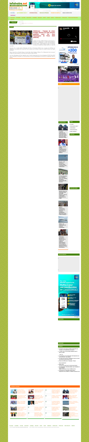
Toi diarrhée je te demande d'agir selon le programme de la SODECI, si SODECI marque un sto (69, 371)
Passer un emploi (55, 12)
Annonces (49, 425)
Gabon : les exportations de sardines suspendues (62, 225)
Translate (19, 9)
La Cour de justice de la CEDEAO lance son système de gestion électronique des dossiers (63, 179)
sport (11, 26)
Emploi (52, 17)
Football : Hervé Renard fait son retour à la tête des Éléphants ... (39, 402)
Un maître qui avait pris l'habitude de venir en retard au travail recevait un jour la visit (69, 359)
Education (29, 17)
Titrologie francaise (73, 17)
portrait (13, 15)
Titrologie (64, 17)
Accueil (12, 12)
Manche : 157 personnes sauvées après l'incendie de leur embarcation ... (73, 402)
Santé (48, 17)
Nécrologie (58, 17)
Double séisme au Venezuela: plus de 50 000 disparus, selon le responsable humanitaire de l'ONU (63, 195)
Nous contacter (67, 12)
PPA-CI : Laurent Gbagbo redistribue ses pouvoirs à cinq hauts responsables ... (21, 402)
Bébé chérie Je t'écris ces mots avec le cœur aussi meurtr (68, 365)
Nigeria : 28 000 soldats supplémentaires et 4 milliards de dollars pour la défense (62, 149)
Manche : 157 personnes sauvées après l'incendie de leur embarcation (63, 164)
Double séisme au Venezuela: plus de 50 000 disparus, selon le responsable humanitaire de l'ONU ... (73, 414)
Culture (23, 17)
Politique (12, 17)
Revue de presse (44, 12)
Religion (40, 17)
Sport (44, 17)
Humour (12, 19)
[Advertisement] (44, 379)
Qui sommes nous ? (22, 12)
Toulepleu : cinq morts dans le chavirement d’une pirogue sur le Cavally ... (56, 396)
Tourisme (35, 17)
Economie (18, 17)
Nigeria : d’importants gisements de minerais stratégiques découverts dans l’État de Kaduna (62, 211)
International (33, 12)
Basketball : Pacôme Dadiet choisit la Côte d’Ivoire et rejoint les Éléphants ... (39, 390)
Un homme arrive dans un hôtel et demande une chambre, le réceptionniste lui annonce (68, 349)
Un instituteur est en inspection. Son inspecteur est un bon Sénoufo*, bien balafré (69, 356)
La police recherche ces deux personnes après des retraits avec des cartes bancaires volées (63, 134)
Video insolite (67, 425)
